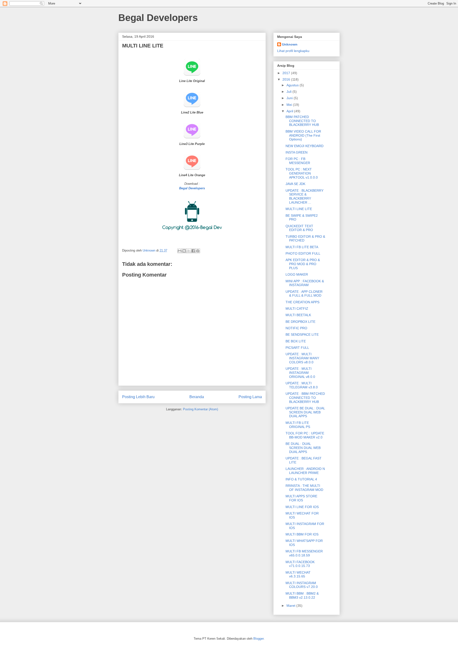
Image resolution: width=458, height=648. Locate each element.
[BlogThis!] (184, 250)
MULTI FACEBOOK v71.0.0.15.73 (300, 564)
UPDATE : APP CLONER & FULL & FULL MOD (304, 294)
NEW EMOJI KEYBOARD (304, 146)
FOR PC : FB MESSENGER (298, 161)
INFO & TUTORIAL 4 (301, 479)
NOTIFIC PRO (296, 328)
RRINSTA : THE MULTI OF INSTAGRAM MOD (304, 488)
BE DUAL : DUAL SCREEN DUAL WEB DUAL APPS (303, 448)
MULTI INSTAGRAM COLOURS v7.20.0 (302, 585)
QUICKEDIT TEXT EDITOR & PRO (299, 228)
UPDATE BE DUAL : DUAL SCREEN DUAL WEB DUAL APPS (305, 412)
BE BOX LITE (296, 341)
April (290, 111)
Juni (290, 98)
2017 (286, 73)
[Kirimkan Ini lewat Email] (179, 250)
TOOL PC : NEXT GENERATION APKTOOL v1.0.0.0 (302, 173)
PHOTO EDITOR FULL (303, 253)
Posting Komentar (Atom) (200, 409)
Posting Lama (250, 397)
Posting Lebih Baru (138, 397)
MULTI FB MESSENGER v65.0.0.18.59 (304, 553)
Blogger (258, 638)
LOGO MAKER (297, 274)
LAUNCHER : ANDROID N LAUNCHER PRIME (305, 471)
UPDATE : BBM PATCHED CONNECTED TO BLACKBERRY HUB (305, 398)
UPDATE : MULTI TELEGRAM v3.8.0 (302, 385)
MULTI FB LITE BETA (302, 247)
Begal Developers (158, 17)
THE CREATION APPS (302, 302)
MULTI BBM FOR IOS (302, 534)
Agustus (293, 85)
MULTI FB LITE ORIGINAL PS (298, 425)
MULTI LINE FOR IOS (302, 507)
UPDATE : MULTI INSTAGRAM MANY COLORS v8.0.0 (302, 358)
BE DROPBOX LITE (300, 322)
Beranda (196, 397)
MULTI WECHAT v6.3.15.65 (298, 574)
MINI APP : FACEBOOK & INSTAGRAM (305, 283)
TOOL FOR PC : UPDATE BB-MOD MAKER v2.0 (305, 435)
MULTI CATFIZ (297, 308)
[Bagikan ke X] (188, 250)
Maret (291, 605)
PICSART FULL (297, 348)
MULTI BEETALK (298, 315)
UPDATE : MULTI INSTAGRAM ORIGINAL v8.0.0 (300, 373)
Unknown (289, 44)
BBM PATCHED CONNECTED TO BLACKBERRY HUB (302, 121)
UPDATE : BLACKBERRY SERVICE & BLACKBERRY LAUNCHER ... (304, 196)
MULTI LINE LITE (299, 209)
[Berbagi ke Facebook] (193, 250)
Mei (289, 105)
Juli (289, 91)
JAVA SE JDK (295, 184)
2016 (286, 79)
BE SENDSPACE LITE (302, 334)
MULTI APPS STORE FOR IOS (301, 498)
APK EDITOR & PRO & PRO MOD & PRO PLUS (303, 264)
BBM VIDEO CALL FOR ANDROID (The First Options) (303, 135)
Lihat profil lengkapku (293, 51)
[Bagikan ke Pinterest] (197, 250)
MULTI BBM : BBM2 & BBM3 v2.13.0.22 (302, 595)
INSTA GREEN (296, 152)
